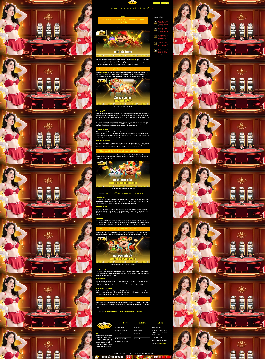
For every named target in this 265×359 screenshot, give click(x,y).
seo (128, 27)
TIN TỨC (153, 8)
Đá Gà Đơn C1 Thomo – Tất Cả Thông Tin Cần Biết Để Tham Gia (123, 311)
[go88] (132, 3)
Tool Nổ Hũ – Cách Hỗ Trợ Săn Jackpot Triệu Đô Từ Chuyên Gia (124, 193)
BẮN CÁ (129, 8)
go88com (133, 59)
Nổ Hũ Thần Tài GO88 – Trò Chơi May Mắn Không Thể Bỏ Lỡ (163, 37)
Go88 (111, 8)
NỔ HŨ (139, 8)
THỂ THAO (123, 8)
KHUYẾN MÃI (146, 8)
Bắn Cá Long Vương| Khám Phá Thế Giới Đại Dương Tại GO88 (163, 51)
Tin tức (123, 16)
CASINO (116, 8)
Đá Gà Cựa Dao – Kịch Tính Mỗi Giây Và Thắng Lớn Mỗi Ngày (163, 23)
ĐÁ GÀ (134, 8)
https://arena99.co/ (162, 343)
